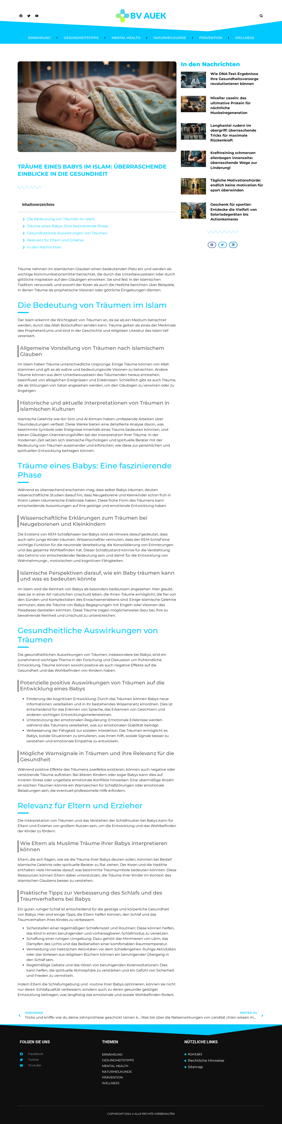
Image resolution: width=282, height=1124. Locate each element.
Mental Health (126, 38)
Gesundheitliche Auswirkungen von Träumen (67, 233)
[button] (261, 16)
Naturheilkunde (170, 38)
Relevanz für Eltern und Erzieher (55, 240)
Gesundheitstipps (81, 38)
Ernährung (39, 38)
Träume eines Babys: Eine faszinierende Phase (67, 226)
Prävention (210, 38)
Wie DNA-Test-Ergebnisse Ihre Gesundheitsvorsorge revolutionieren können (234, 79)
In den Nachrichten (44, 247)
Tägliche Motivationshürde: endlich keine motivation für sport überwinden (236, 185)
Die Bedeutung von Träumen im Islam (61, 219)
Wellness (244, 38)
